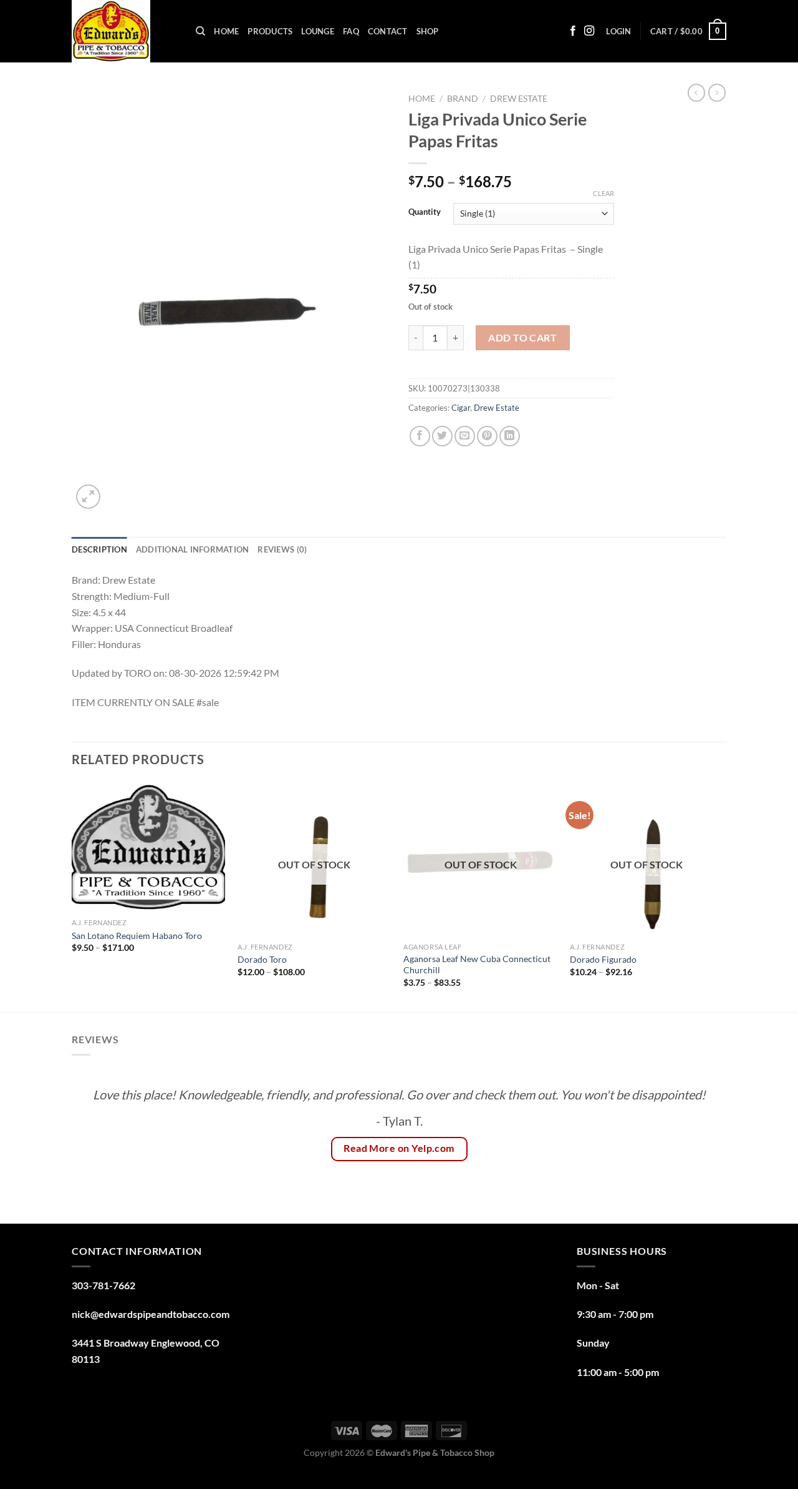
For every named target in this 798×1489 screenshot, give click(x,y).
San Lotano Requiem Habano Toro (137, 935)
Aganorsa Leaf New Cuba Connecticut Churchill (476, 964)
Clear (603, 193)
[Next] (722, 896)
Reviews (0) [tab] (282, 549)
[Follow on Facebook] (573, 31)
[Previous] (72, 896)
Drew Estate (518, 99)
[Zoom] (88, 496)
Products (270, 31)
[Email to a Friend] (464, 436)
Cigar (460, 408)
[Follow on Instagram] (589, 31)
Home (226, 31)
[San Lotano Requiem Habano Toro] (149, 847)
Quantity (424, 212)
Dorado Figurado (603, 959)
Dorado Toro (262, 959)
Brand (462, 99)
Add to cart (522, 337)
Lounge (317, 31)
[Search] (200, 31)
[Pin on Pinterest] (487, 436)
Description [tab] (99, 549)
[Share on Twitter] (442, 436)
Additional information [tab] (192, 549)
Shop (427, 31)
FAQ (351, 31)
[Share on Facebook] (420, 436)
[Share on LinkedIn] (509, 436)
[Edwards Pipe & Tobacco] (124, 31)
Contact (388, 31)
